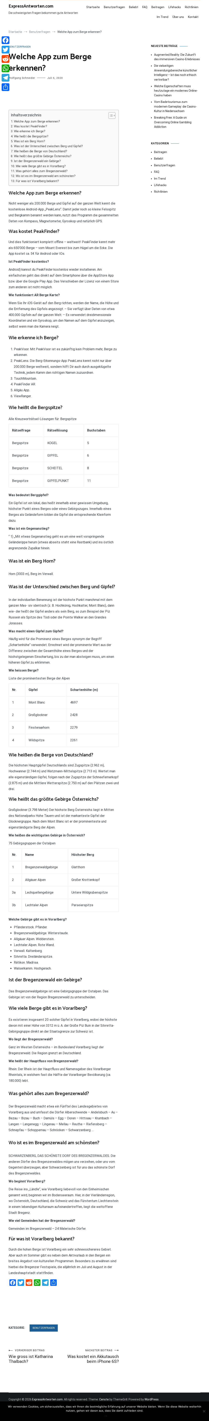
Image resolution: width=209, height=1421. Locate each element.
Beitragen (157, 7)
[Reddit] (5, 59)
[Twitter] (5, 49)
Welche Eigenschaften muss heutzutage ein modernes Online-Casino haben (176, 91)
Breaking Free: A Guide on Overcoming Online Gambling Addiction (172, 122)
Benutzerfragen (114, 7)
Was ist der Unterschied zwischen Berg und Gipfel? (48, 146)
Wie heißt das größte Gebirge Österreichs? (42, 156)
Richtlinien (191, 7)
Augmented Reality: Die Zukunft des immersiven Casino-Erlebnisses (177, 57)
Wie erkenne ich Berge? (29, 131)
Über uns (178, 17)
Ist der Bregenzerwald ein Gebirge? (37, 161)
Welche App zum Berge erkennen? (37, 121)
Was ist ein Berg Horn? (29, 141)
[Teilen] (5, 87)
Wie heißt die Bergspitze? (31, 136)
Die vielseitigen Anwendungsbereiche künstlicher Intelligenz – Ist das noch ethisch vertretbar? (175, 72)
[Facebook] (5, 40)
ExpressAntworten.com (31, 6)
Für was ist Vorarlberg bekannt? (37, 181)
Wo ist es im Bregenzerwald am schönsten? (46, 176)
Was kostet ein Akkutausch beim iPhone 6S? (93, 1356)
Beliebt (133, 7)
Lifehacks (174, 7)
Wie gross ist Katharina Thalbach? (31, 1356)
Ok (105, 1416)
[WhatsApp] (5, 68)
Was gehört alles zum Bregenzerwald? (42, 171)
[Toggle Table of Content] (110, 115)
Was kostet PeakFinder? (30, 126)
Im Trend (162, 17)
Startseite (93, 7)
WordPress (152, 1399)
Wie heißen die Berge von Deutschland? (40, 151)
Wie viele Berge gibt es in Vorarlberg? (41, 166)
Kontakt (193, 17)
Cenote (104, 1399)
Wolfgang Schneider (22, 78)
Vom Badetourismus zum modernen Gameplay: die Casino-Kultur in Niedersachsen (175, 106)
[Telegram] (5, 77)
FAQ (144, 7)
